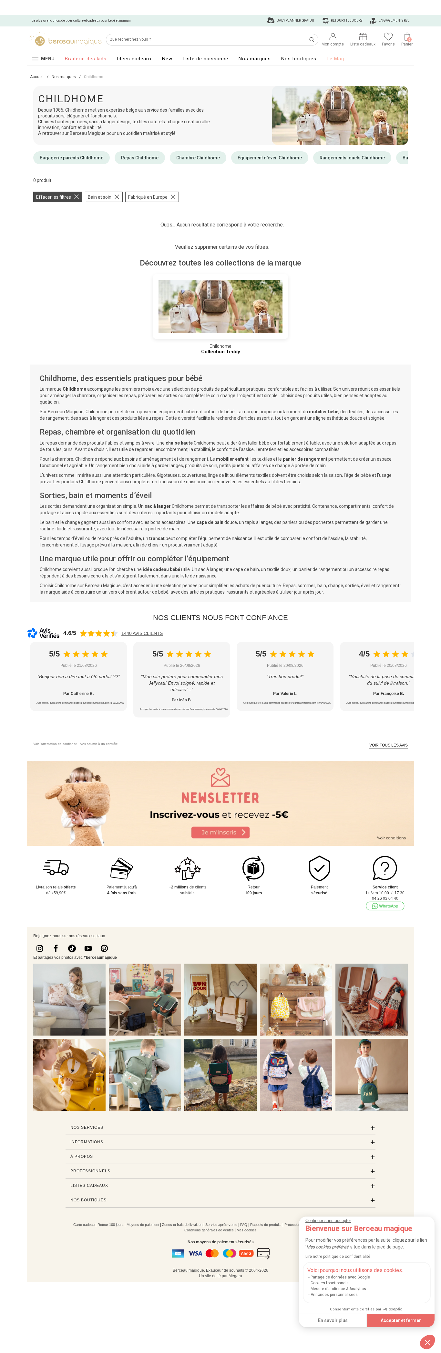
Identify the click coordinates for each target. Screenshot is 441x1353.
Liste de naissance (205, 59)
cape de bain (210, 522)
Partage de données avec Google (340, 1277)
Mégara (235, 1276)
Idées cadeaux (134, 59)
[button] (427, 1342)
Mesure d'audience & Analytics (338, 1289)
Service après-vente (221, 1225)
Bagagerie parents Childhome (71, 157)
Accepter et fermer (401, 1320)
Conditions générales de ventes (209, 1230)
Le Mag (335, 59)
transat (157, 538)
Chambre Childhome (198, 157)
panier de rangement (305, 459)
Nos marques (255, 59)
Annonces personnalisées (334, 1294)
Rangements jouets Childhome (352, 157)
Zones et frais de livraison (182, 1225)
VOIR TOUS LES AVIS (388, 745)
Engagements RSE (393, 20)
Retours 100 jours (346, 20)
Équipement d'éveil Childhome (270, 157)
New (167, 59)
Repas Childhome (140, 157)
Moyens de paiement (143, 1225)
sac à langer (158, 506)
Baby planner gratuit (295, 20)
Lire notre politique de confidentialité (337, 1256)
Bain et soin (99, 197)
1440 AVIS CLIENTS (142, 633)
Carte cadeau (84, 1225)
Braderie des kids (86, 59)
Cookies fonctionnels (330, 1283)
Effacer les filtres (53, 197)
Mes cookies (247, 1230)
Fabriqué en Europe (148, 197)
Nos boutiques (298, 59)
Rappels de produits (266, 1225)
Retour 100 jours (110, 1225)
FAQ (243, 1225)
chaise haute (179, 443)
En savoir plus (333, 1320)
